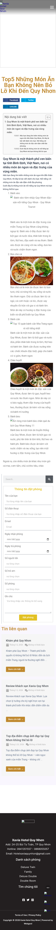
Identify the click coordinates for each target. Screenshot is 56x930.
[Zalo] (48, 913)
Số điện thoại (12, 508)
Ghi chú (8, 596)
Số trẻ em (10, 570)
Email (8, 521)
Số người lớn (11, 558)
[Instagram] (32, 900)
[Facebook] (23, 900)
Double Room (28, 880)
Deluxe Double (28, 876)
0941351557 (24, 848)
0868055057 (41, 848)
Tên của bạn (11, 495)
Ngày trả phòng (13, 546)
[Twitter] (28, 900)
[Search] (49, 479)
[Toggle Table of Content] (46, 117)
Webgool (28, 924)
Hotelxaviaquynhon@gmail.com (32, 853)
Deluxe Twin (28, 867)
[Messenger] (48, 895)
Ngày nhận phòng (14, 534)
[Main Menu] (52, 7)
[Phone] (48, 904)
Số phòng (10, 583)
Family (28, 871)
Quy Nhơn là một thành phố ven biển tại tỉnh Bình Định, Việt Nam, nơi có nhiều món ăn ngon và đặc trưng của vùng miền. (27, 127)
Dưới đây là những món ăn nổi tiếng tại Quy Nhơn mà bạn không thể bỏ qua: (34, 150)
